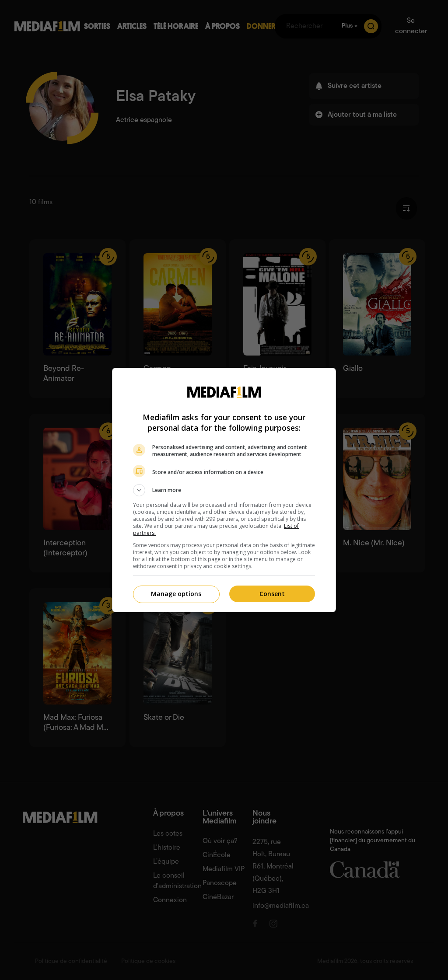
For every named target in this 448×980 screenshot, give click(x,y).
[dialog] (224, 490)
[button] (224, 490)
